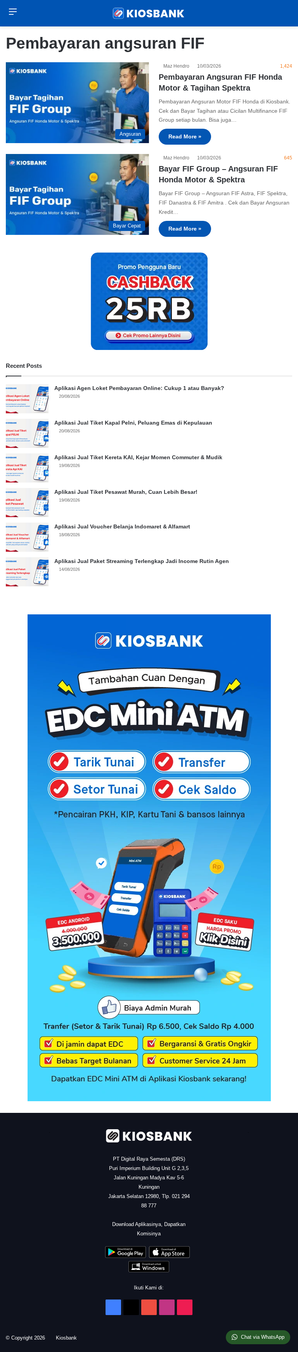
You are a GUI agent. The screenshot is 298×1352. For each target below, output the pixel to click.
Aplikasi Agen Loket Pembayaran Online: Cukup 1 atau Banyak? (139, 388)
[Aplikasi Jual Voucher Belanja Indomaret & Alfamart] (27, 537)
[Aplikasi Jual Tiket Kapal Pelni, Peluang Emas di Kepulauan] (27, 433)
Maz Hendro (178, 66)
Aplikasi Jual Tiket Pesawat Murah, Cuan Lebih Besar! (126, 492)
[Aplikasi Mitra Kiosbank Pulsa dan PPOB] (125, 1256)
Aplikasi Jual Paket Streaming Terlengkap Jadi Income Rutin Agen (141, 561)
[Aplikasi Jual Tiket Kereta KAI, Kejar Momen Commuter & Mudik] (27, 468)
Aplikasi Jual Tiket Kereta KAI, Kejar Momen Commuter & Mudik (138, 457)
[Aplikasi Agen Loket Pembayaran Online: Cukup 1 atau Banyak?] (27, 398)
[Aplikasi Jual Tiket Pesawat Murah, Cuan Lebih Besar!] (27, 502)
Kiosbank (69, 1338)
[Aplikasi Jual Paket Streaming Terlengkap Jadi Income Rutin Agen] (27, 571)
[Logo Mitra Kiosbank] (149, 13)
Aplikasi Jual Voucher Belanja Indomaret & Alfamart (122, 526)
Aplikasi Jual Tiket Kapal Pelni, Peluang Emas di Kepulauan (133, 423)
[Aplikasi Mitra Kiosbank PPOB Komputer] (148, 1270)
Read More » (184, 136)
